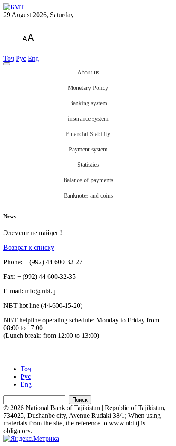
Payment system (88, 149)
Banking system (88, 103)
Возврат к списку (28, 247)
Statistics (88, 165)
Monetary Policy (88, 88)
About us (88, 72)
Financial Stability (88, 134)
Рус (21, 58)
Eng (33, 58)
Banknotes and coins (88, 195)
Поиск (80, 399)
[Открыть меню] (6, 63)
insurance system (88, 118)
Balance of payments (88, 180)
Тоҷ (8, 58)
